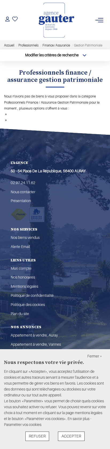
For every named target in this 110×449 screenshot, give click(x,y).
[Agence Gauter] (56, 20)
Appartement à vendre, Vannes (36, 344)
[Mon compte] (7, 20)
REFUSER (37, 436)
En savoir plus (79, 419)
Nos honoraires (23, 277)
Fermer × (94, 356)
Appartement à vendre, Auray (34, 335)
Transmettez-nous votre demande (34, 120)
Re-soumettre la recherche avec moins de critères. (47, 114)
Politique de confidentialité (32, 295)
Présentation (21, 201)
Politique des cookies (28, 304)
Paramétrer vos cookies (22, 424)
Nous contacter (23, 192)
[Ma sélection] (15, 20)
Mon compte (21, 268)
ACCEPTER (71, 436)
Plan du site (20, 314)
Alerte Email (20, 246)
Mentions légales (24, 286)
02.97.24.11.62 (23, 183)
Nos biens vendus (25, 237)
